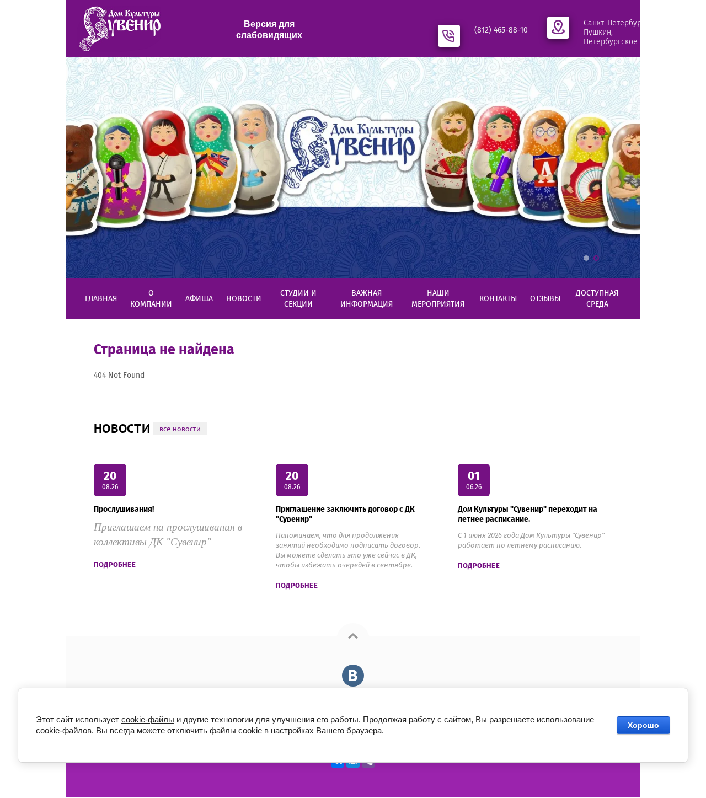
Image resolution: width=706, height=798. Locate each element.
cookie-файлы (147, 719)
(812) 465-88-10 (501, 30)
